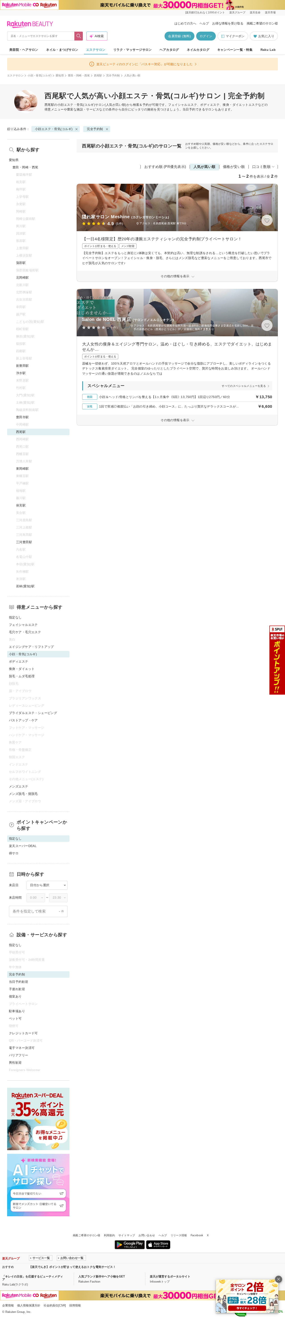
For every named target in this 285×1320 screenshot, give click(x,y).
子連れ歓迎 (17, 989)
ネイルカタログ (198, 49)
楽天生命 (255, 12)
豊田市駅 (22, 417)
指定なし (15, 617)
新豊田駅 (22, 365)
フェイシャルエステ (23, 624)
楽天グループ (237, 12)
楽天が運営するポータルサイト (170, 1276)
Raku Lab (268, 49)
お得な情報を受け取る (227, 23)
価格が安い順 (234, 167)
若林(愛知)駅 (25, 586)
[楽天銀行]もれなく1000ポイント (205, 12)
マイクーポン (235, 36)
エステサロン (96, 49)
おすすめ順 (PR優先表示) (165, 167)
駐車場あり (17, 1011)
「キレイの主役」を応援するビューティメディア (32, 1278)
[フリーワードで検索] (78, 36)
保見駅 (21, 505)
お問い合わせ (146, 1235)
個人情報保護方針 (28, 1305)
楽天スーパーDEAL (23, 846)
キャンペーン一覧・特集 (235, 49)
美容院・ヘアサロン (23, 49)
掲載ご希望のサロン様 (262, 23)
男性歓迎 (15, 1062)
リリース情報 (179, 1235)
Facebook (197, 1235)
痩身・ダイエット (22, 669)
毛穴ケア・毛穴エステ (25, 632)
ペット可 (15, 1018)
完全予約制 (113, 75)
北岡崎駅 (22, 277)
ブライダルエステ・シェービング (33, 713)
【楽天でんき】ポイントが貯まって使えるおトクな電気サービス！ (72, 1267)
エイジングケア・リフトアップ (31, 647)
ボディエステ (18, 661)
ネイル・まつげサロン (62, 49)
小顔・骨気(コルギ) (40, 75)
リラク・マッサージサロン (132, 49)
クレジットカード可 (23, 1033)
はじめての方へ (185, 23)
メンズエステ (18, 786)
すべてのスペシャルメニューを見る (244, 386)
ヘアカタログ (169, 49)
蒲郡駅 (21, 263)
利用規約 (109, 1235)
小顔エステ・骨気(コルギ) (76, 104)
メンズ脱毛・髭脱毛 (23, 794)
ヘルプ (204, 23)
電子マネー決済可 (22, 1048)
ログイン (206, 36)
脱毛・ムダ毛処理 (22, 676)
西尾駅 (98, 75)
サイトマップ (126, 1235)
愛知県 (60, 75)
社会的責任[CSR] (55, 1305)
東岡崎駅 (22, 468)
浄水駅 (21, 373)
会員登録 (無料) (179, 36)
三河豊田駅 (24, 542)
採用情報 (75, 1305)
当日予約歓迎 (18, 981)
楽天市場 (270, 12)
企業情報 (8, 1305)
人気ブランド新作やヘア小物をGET (101, 1276)
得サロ (13, 853)
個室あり (15, 996)
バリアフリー (18, 1055)
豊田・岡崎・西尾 (79, 75)
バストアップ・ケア (23, 720)
